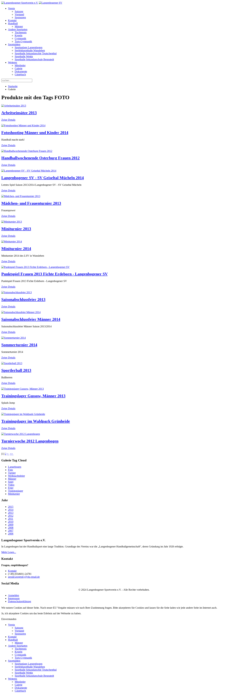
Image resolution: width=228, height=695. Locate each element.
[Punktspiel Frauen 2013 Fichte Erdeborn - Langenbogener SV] (35, 267)
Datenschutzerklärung (19, 601)
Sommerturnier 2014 (19, 345)
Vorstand (19, 14)
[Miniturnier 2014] (11, 241)
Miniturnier (14, 493)
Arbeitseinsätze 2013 (19, 113)
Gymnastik (20, 38)
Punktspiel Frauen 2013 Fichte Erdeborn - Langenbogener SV (54, 274)
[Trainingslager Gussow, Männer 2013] (22, 388)
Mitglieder (20, 65)
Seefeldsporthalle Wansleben (30, 50)
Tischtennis (21, 32)
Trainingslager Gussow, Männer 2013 (33, 396)
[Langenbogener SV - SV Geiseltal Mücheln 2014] (28, 170)
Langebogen (14, 466)
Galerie (18, 68)
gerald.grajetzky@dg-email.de (24, 576)
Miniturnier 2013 (16, 229)
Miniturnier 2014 (16, 248)
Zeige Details (8, 119)
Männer (19, 26)
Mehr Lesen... (8, 552)
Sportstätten (14, 44)
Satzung (19, 11)
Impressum (14, 598)
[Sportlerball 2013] (11, 363)
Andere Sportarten (17, 29)
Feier (10, 487)
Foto (10, 469)
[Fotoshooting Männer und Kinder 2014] (23, 125)
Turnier (12, 472)
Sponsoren (20, 17)
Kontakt (12, 20)
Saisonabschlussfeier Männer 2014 (30, 319)
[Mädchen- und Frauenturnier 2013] (20, 196)
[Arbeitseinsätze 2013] (13, 105)
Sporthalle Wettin (24, 56)
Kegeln (18, 35)
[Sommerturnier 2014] (13, 337)
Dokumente (21, 71)
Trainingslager (15, 490)
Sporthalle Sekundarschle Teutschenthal (36, 53)
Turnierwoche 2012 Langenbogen (29, 441)
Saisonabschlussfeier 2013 (23, 299)
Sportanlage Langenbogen (28, 47)
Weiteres (12, 62)
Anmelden (13, 595)
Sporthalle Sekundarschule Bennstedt (34, 59)
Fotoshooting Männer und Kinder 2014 (34, 132)
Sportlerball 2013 (16, 370)
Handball (13, 23)
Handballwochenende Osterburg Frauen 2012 (40, 158)
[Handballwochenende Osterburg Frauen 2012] (26, 151)
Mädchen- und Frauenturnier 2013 (31, 203)
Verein (11, 8)
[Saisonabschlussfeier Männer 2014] (21, 312)
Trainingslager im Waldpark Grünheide (35, 421)
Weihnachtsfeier (16, 475)
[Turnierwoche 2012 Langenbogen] (20, 434)
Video (11, 484)
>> (12, 453)
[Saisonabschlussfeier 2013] (16, 292)
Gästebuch (20, 74)
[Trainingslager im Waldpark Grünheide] (23, 414)
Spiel (10, 481)
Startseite (13, 86)
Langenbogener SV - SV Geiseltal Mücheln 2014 (42, 178)
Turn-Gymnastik (23, 41)
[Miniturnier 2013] (11, 221)
